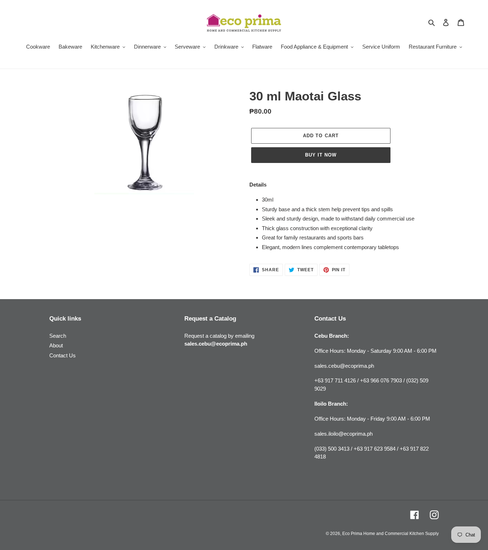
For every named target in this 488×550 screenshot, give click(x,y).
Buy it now (321, 155)
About (56, 345)
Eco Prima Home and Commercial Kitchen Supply (390, 533)
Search (57, 336)
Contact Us (62, 355)
